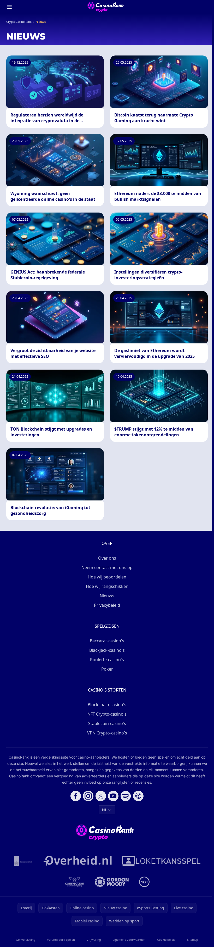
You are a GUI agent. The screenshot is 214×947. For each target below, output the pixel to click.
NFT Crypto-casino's (107, 714)
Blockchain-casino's (107, 705)
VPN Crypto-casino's (107, 733)
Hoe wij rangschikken (107, 586)
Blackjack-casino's (107, 650)
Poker (107, 669)
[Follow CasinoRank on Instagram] (88, 796)
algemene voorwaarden (129, 940)
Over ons (107, 558)
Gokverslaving (25, 940)
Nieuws (107, 596)
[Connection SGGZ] (74, 882)
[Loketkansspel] (161, 861)
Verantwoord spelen (61, 940)
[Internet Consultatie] (77, 861)
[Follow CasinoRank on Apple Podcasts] (138, 796)
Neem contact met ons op (107, 567)
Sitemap (192, 940)
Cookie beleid (166, 940)
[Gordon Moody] (112, 882)
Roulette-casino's (107, 659)
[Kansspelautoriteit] (23, 861)
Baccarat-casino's (107, 641)
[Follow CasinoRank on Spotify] (126, 796)
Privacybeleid (107, 605)
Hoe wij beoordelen (107, 577)
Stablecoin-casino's (107, 723)
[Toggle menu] (9, 7)
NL (104, 809)
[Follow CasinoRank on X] (101, 796)
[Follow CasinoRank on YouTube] (113, 796)
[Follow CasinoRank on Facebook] (75, 796)
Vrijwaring (94, 940)
